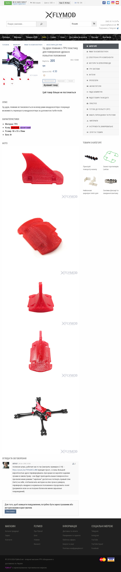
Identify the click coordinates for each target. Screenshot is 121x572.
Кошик (75, 23)
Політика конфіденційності (73, 548)
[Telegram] (108, 2)
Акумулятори (95, 86)
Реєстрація (10, 511)
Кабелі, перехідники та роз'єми (102, 115)
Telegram (94, 531)
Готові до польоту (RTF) (99, 109)
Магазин (17, 37)
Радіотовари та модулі (99, 98)
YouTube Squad (97, 544)
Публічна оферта (69, 540)
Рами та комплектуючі (98, 52)
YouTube (94, 540)
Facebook (95, 548)
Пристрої (93, 103)
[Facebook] (104, 2)
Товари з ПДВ (31, 37)
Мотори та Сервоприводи (100, 63)
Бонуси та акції (68, 544)
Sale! (44, 37)
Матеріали (93, 121)
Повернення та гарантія (71, 535)
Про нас (94, 37)
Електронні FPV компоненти (100, 57)
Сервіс (53, 37)
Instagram (95, 535)
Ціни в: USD (48, 3)
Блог (63, 37)
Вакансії (37, 544)
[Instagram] (112, 2)
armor (15, 463)
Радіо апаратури (95, 92)
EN (81, 3)
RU (78, 3)
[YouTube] (117, 2)
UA (75, 3)
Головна (6, 37)
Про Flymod (38, 531)
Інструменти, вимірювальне (101, 127)
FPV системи (94, 69)
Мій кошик (36, 3)
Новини (37, 540)
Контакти (107, 37)
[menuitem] (6, 37)
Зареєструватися (19, 4)
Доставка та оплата (78, 37)
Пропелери (93, 80)
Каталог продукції (12, 531)
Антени (92, 75)
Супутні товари (96, 132)
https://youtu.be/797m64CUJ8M (25, 470)
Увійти (8, 3)
